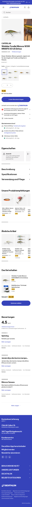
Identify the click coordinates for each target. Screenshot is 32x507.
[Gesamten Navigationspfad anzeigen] (2, 17)
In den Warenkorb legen (16, 99)
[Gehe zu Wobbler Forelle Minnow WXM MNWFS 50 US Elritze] (6, 279)
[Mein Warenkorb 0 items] (28, 7)
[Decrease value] (3, 85)
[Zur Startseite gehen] (14, 7)
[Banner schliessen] (29, 2)
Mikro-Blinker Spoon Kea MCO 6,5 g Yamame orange (7, 210)
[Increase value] (11, 85)
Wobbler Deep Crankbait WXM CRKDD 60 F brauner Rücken (7, 251)
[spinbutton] (7, 85)
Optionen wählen (16, 303)
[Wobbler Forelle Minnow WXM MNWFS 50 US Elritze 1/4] (12, 30)
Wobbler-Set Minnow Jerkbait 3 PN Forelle (19, 250)
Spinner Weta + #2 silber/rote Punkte (20, 209)
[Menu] (3, 7)
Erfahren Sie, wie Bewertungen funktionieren (13, 328)
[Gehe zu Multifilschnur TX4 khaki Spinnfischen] (6, 288)
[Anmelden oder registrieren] (25, 7)
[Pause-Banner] (26, 2)
